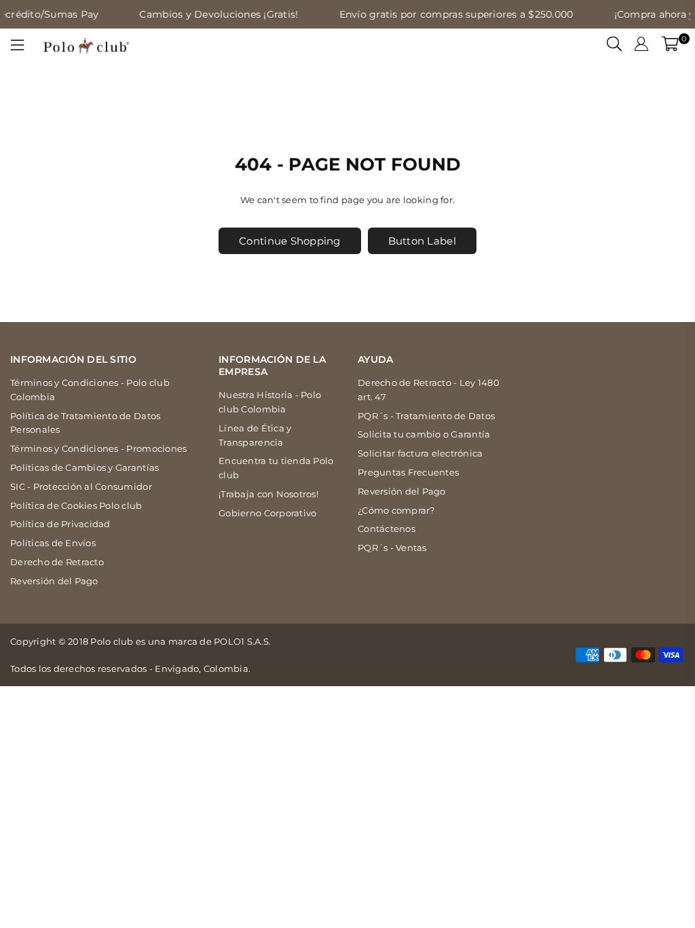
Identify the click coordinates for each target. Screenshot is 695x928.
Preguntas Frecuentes (408, 472)
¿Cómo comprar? (396, 510)
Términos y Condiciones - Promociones (98, 448)
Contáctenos (386, 528)
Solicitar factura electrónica (420, 453)
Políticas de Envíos (53, 542)
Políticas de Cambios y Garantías (84, 467)
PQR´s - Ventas (392, 547)
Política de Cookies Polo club (76, 505)
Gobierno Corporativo (267, 512)
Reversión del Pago (54, 580)
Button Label (422, 240)
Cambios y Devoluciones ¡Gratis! (208, 14)
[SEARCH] (614, 45)
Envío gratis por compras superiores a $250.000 (445, 14)
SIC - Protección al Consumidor (81, 486)
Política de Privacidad (60, 523)
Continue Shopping (289, 240)
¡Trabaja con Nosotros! (268, 493)
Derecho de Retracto (57, 561)
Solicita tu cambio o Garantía (424, 434)
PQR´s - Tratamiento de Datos (426, 415)
